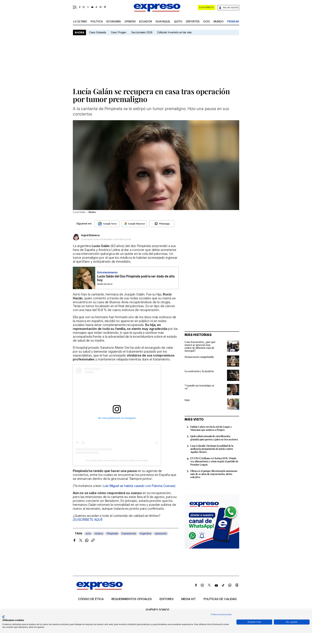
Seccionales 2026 (141, 32)
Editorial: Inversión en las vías (174, 32)
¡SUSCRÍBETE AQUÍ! (87, 520)
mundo (219, 21)
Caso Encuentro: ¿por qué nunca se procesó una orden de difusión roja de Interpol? (200, 346)
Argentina (145, 533)
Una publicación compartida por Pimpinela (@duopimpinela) (117, 460)
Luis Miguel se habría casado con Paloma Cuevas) (139, 486)
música (99, 533)
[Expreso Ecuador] (99, 588)
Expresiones (129, 533)
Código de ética (91, 599)
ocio (206, 21)
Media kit (188, 599)
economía (113, 21)
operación (161, 533)
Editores (167, 599)
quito (178, 21)
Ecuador (145, 21)
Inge (187, 400)
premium (233, 21)
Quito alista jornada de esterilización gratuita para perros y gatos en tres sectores (214, 437)
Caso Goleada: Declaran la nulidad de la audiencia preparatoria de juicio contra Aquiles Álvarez (211, 449)
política (97, 21)
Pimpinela (112, 533)
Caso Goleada (97, 32)
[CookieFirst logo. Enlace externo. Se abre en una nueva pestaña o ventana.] (3, 616)
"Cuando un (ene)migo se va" (199, 387)
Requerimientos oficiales (131, 599)
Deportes (193, 21)
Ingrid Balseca (90, 235)
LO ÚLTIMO (80, 21)
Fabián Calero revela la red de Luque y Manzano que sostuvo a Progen (211, 428)
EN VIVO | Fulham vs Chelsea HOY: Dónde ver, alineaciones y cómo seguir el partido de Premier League (214, 461)
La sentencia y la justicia (199, 371)
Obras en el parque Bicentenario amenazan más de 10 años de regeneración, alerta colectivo (213, 474)
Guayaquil (163, 21)
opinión (130, 21)
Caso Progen (118, 32)
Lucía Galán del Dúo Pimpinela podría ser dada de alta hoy (135, 278)
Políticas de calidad (220, 599)
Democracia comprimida (199, 356)
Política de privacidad (221, 614)
